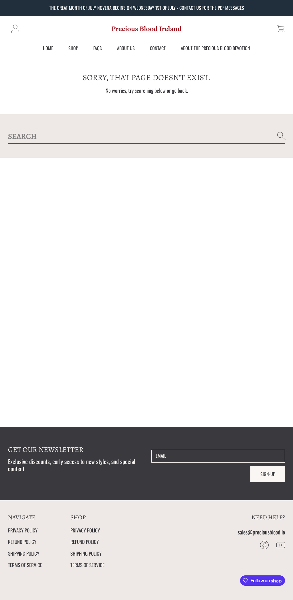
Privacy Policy (22, 530)
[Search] (281, 136)
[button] (280, 28)
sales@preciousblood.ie (261, 532)
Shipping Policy (23, 553)
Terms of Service (25, 565)
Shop (73, 48)
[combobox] (146, 136)
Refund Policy (22, 541)
